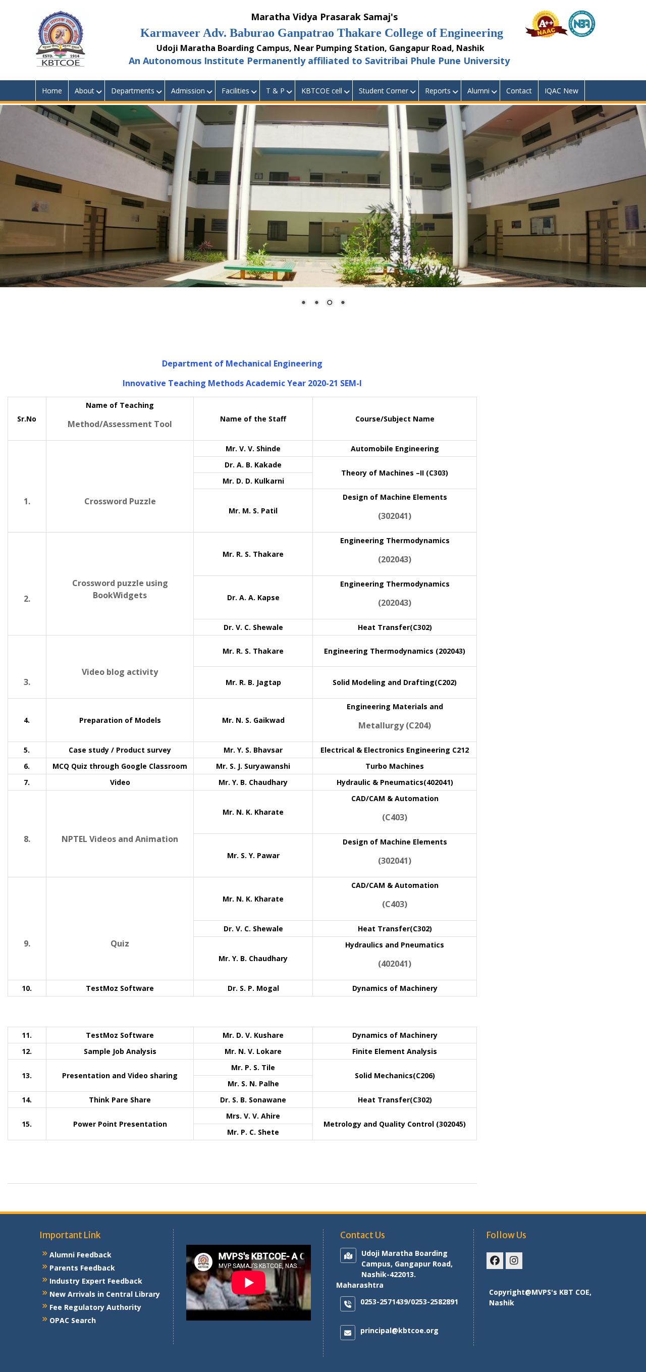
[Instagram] (514, 1260)
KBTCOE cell (321, 90)
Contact (519, 90)
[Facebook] (495, 1260)
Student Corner (383, 90)
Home (52, 90)
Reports (438, 90)
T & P (275, 90)
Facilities (235, 90)
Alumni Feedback (80, 1254)
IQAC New (561, 90)
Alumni (478, 90)
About (84, 90)
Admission (188, 90)
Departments (132, 90)
